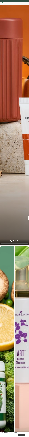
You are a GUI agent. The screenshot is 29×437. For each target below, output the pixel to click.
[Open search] (22, 2)
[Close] (28, 434)
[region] (14, 434)
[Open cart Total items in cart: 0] (28, 2)
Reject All (21, 434)
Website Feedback (28, 218)
